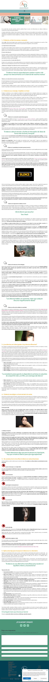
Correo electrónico (5, 650)
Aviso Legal (41, 680)
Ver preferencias (44, 678)
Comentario (3, 634)
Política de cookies (30, 680)
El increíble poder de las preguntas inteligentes (26, 118)
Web (2, 654)
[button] (47, 670)
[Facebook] (19, 675)
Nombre (3, 646)
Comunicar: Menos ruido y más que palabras (17, 108)
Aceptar (27, 678)
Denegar (35, 678)
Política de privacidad (36, 680)
